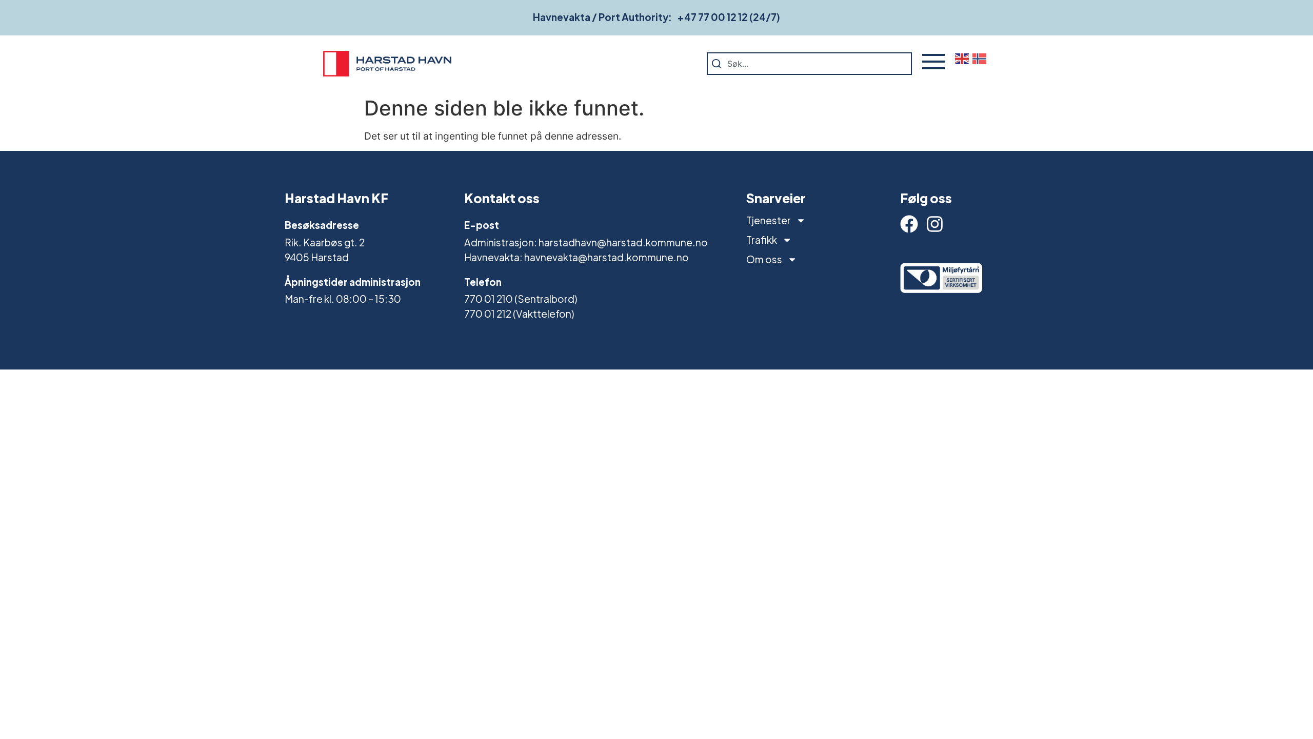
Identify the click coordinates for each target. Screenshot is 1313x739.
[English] (963, 58)
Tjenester (768, 220)
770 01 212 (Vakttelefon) (519, 313)
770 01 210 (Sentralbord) (520, 299)
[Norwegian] (981, 58)
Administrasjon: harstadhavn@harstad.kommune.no (586, 242)
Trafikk (761, 240)
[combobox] (809, 63)
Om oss (764, 259)
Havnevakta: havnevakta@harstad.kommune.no (576, 257)
